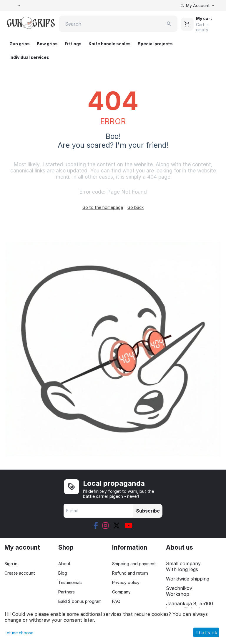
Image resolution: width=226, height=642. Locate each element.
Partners (66, 591)
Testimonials (70, 582)
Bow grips (47, 43)
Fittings (73, 43)
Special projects (155, 43)
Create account (19, 573)
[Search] (169, 23)
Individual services (29, 57)
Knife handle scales (110, 43)
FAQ (116, 601)
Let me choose (19, 632)
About (64, 563)
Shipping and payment (134, 563)
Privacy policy (125, 582)
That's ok (206, 633)
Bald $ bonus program (80, 601)
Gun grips (19, 43)
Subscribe (148, 511)
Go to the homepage (102, 207)
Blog (62, 573)
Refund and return (130, 573)
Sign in (10, 563)
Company (121, 591)
